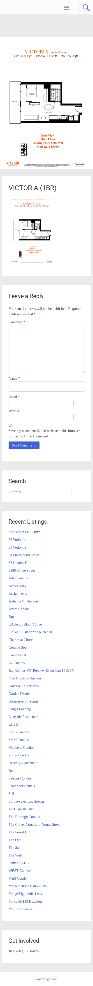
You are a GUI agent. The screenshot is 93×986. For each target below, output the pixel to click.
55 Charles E (18, 563)
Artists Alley (17, 586)
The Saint (15, 847)
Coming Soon (18, 647)
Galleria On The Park (24, 686)
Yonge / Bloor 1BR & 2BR (28, 886)
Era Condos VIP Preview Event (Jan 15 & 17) (41, 670)
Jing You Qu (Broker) (24, 951)
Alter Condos (18, 578)
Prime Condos (19, 755)
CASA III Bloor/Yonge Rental (30, 632)
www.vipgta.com (46, 979)
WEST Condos (19, 871)
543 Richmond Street (24, 555)
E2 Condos (17, 663)
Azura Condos (19, 609)
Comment (17, 322)
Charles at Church (21, 640)
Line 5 (13, 724)
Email (14, 397)
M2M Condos (19, 740)
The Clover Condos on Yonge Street (34, 824)
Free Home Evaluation (25, 678)
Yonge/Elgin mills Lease (26, 894)
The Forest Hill (19, 832)
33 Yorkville (17, 540)
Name (14, 378)
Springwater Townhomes (26, 801)
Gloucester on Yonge (23, 701)
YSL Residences (20, 909)
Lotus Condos (19, 732)
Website (14, 411)
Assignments (18, 593)
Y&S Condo (18, 878)
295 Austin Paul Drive (24, 532)
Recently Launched (22, 763)
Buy (12, 617)
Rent (12, 770)
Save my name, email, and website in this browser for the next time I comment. (44, 433)
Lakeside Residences (23, 717)
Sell (11, 794)
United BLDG (19, 863)
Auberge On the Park (24, 601)
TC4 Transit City (21, 809)
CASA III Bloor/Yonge (25, 624)
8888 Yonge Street (22, 570)
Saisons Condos (20, 778)
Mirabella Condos (21, 747)
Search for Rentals (22, 786)
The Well (15, 855)
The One (15, 840)
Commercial (17, 655)
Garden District (19, 694)
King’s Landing (20, 709)
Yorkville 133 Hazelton (25, 901)
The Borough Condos (24, 817)
